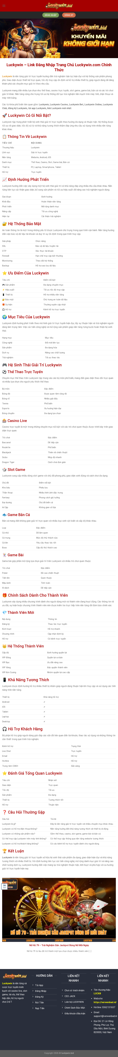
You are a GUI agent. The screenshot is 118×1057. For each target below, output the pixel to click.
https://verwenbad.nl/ (105, 1002)
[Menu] (4, 5)
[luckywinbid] (59, 5)
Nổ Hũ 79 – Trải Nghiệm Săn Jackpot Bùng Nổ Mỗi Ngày (59, 945)
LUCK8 (97, 993)
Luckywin (7, 983)
